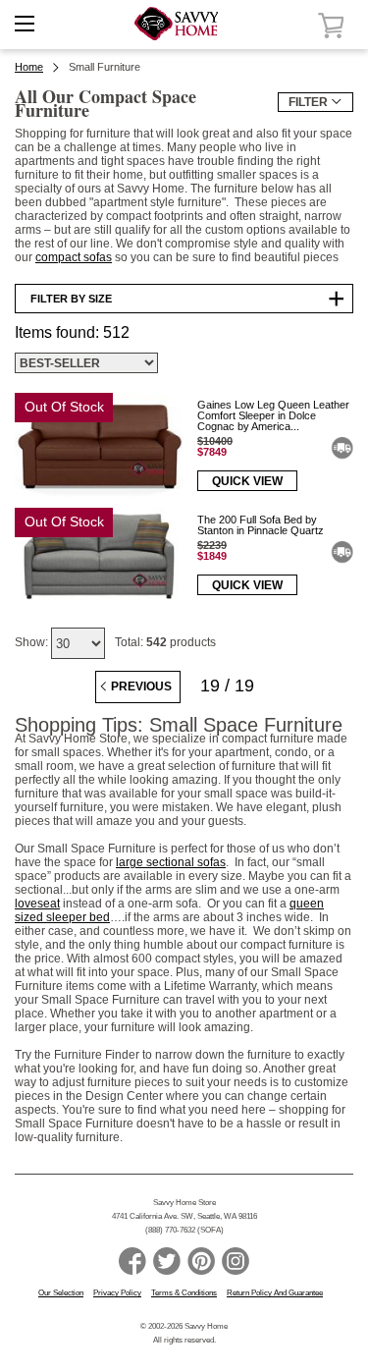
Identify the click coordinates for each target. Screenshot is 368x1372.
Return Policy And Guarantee (275, 1293)
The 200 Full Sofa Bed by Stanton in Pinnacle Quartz (260, 525)
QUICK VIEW (247, 481)
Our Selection (60, 1293)
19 (210, 685)
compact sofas (73, 257)
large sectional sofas (171, 862)
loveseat (37, 903)
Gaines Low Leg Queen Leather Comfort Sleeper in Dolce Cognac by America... (273, 415)
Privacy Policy (117, 1293)
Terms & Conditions (184, 1293)
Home (29, 67)
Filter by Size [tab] (71, 298)
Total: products (165, 642)
